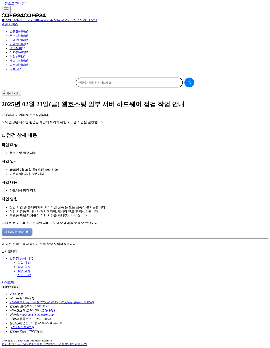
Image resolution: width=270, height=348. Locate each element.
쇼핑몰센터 (17, 31)
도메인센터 (17, 40)
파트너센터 (17, 64)
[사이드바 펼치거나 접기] (6, 9)
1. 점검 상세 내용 (21, 258)
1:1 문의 (91, 20)
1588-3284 (42, 306)
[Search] (189, 82)
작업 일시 (24, 266)
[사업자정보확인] (21, 327)
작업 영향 (24, 275)
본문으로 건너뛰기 (15, 3)
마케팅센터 (17, 44)
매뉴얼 (42, 20)
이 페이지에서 (11, 93)
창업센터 (15, 56)
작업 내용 (24, 271)
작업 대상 (24, 262)
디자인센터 (17, 52)
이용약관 (20, 344)
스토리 (81, 20)
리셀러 (14, 69)
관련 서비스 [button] (10, 24)
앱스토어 (15, 48)
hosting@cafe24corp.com (38, 314)
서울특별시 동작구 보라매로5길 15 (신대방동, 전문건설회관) (51, 302)
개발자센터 (17, 60)
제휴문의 (80, 344)
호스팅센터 (17, 35)
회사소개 (8, 344)
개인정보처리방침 (39, 344)
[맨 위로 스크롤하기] (3, 90)
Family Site (10, 286)
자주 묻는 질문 (57, 20)
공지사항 (31, 20)
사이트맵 (8, 282)
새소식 (72, 20)
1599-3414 (48, 310)
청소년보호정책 (63, 344)
